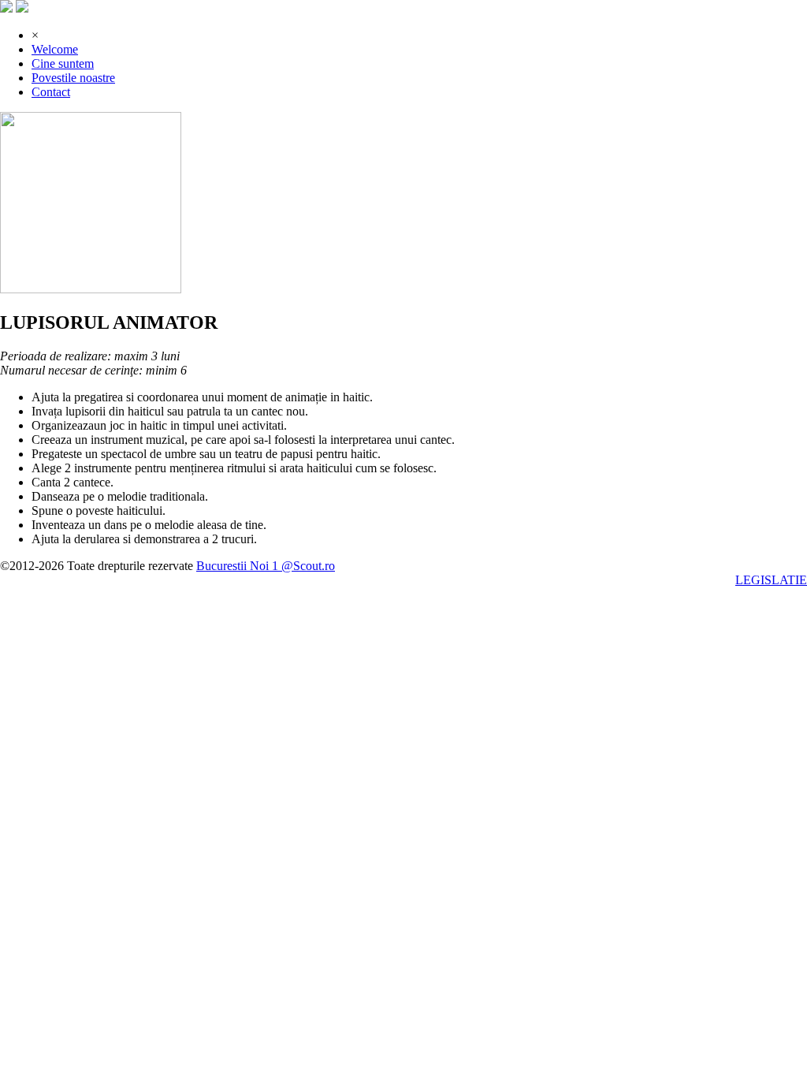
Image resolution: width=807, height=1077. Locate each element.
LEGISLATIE (771, 580)
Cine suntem (63, 63)
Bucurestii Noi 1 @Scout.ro (265, 565)
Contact (51, 92)
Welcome (55, 49)
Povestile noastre (73, 77)
